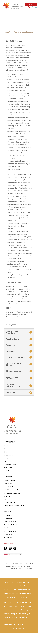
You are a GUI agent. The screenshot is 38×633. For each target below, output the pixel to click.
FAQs (5, 461)
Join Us (31, 4)
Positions (7, 458)
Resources (7, 499)
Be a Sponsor (8, 537)
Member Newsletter (10, 464)
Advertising (7, 496)
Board (6, 452)
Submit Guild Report (10, 521)
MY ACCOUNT (8, 543)
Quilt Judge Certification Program (14, 505)
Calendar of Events (9, 480)
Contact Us (7, 471)
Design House (18, 624)
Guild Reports (8, 518)
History (6, 449)
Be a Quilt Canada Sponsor (12, 493)
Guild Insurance (8, 528)
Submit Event (8, 484)
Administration (8, 455)
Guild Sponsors (8, 534)
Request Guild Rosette (11, 525)
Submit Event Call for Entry (12, 490)
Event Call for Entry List (11, 487)
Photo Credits (8, 467)
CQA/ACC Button (9, 502)
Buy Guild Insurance (10, 531)
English (10, 554)
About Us (7, 446)
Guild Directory (8, 515)
